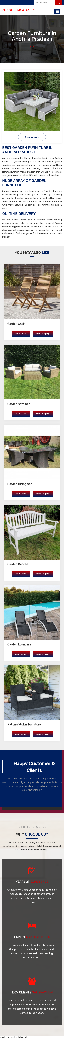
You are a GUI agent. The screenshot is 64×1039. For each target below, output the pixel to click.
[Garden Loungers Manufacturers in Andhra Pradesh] (32, 612)
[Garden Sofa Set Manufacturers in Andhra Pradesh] (32, 372)
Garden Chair (16, 323)
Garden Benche (17, 564)
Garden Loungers (19, 644)
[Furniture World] (18, 9)
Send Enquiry (42, 333)
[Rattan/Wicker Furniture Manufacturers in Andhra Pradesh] (32, 692)
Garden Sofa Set (18, 404)
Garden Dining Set (19, 484)
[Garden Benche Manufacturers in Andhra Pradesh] (32, 532)
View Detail (20, 333)
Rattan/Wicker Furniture (24, 724)
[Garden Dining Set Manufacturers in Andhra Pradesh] (32, 452)
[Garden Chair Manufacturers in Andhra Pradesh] (32, 291)
